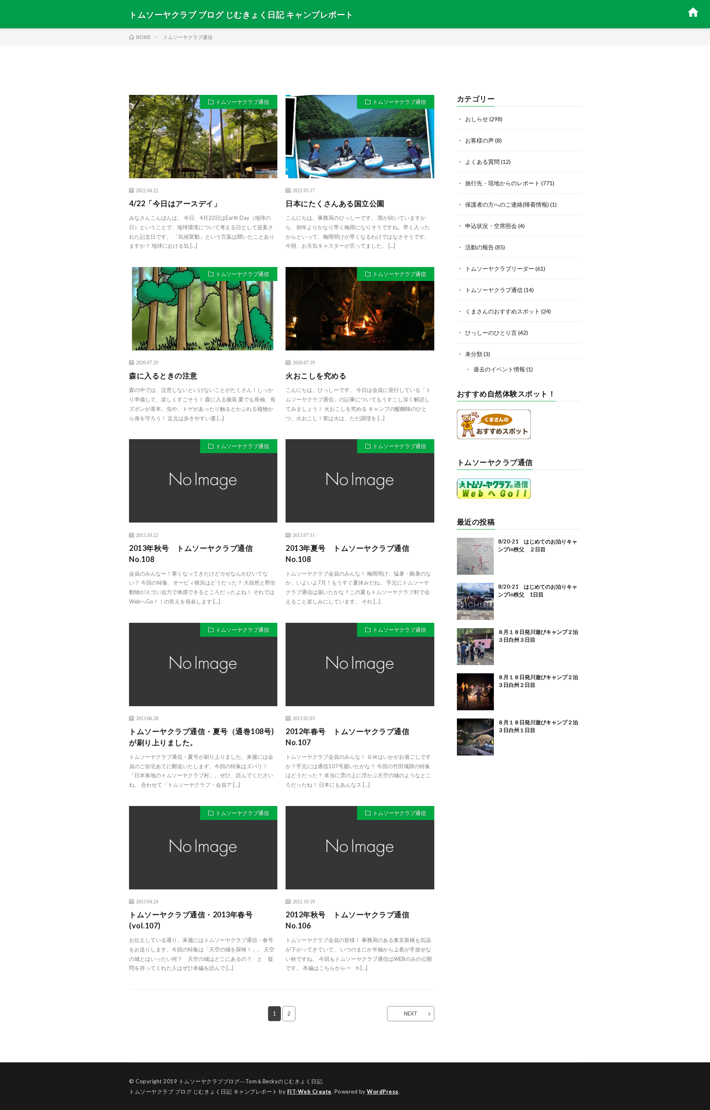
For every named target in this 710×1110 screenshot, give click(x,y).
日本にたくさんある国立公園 (335, 203)
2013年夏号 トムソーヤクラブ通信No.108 (347, 553)
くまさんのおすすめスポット (502, 311)
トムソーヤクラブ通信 (242, 102)
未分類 (473, 353)
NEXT (410, 1013)
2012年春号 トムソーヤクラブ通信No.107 (347, 737)
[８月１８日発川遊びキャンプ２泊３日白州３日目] (475, 646)
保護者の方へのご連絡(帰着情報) (507, 204)
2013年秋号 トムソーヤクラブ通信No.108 (191, 553)
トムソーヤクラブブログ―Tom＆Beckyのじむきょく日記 (251, 1081)
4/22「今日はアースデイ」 (175, 203)
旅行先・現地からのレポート (502, 183)
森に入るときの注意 (163, 375)
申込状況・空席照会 (491, 225)
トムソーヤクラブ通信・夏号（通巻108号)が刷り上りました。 (201, 737)
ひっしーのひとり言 (491, 332)
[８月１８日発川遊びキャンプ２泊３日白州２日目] (475, 691)
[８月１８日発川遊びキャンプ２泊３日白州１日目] (475, 737)
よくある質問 (482, 161)
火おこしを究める (316, 375)
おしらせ (476, 118)
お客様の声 (479, 140)
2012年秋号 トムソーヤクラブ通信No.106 (347, 920)
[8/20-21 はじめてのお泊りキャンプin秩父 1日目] (475, 601)
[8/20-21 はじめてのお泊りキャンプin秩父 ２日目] (475, 556)
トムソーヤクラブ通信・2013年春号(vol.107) (191, 920)
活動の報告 (479, 247)
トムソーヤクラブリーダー (499, 268)
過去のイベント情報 (499, 369)
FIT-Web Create (309, 1091)
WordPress (383, 1091)
